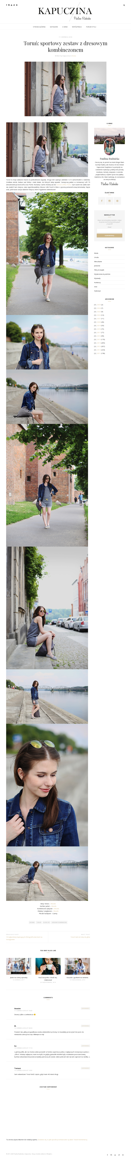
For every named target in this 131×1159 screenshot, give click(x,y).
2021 (99, 319)
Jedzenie (97, 266)
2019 (99, 325)
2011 (99, 353)
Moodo (53, 904)
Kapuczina (66, 56)
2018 (99, 329)
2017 (99, 332)
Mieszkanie (98, 261)
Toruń (39, 922)
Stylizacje (97, 291)
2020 (99, 322)
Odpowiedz (85, 1008)
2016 (99, 336)
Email (109, 227)
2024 (99, 308)
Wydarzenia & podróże (102, 274)
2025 (99, 305)
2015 (99, 339)
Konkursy (97, 282)
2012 (99, 350)
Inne (95, 287)
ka (15, 1046)
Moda (74, 56)
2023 (99, 312)
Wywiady (97, 278)
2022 (99, 315)
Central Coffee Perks (63, 185)
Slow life (46, 922)
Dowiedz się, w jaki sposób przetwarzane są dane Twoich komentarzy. (63, 1140)
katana (32, 922)
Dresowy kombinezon (59, 922)
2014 (99, 343)
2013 (99, 346)
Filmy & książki (99, 270)
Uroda (96, 257)
